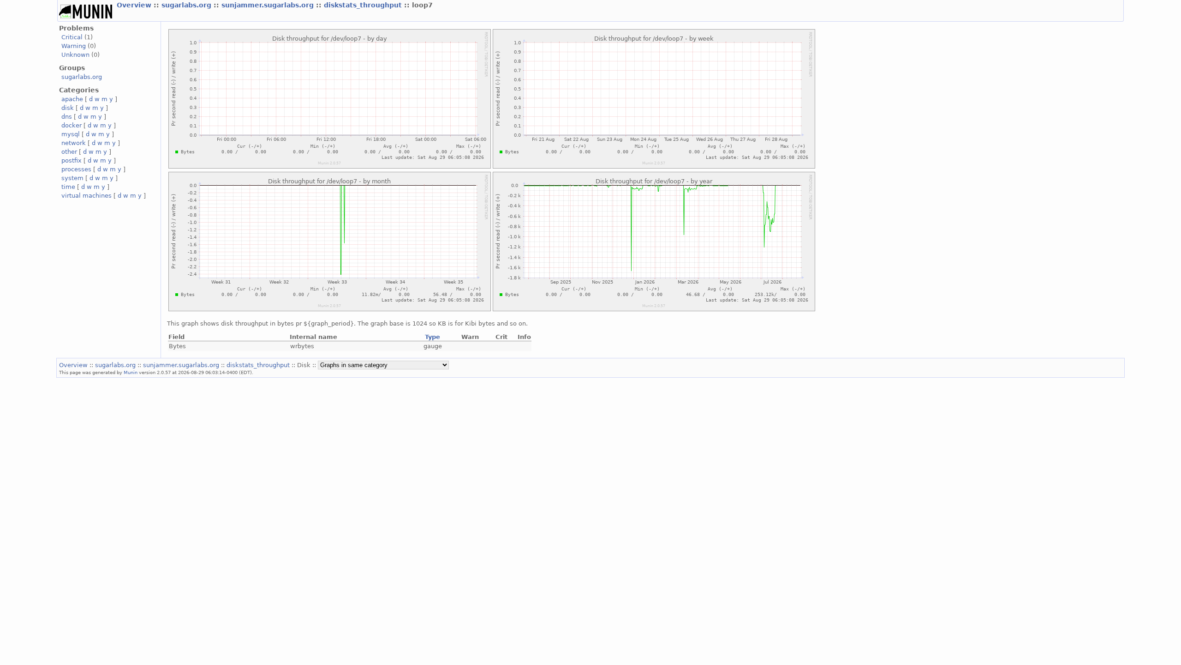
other (69, 151)
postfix (71, 160)
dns (66, 116)
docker (71, 125)
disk (67, 107)
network (73, 142)
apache (72, 99)
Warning (73, 45)
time (68, 186)
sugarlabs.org (187, 5)
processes (76, 169)
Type (432, 336)
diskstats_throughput (364, 5)
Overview (135, 5)
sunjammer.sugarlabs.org (268, 5)
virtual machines (86, 195)
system (72, 178)
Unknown (75, 54)
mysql (70, 134)
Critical (72, 37)
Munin (130, 372)
